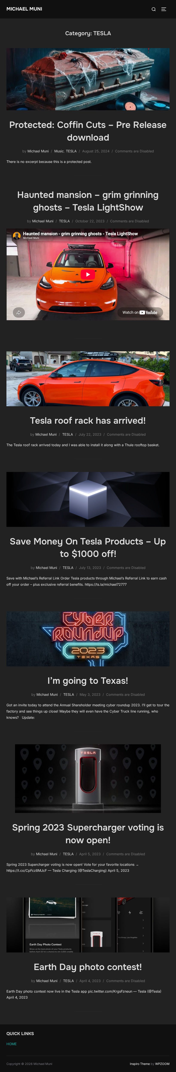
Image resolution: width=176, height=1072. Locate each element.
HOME (11, 1044)
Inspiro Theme (140, 1064)
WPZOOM (162, 1064)
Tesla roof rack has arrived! (88, 420)
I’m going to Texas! (87, 681)
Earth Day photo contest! (88, 967)
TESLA (71, 151)
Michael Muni (24, 9)
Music (59, 151)
